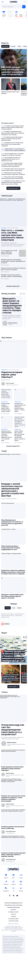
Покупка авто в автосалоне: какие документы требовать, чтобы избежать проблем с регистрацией (13, 798)
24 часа (8, 608)
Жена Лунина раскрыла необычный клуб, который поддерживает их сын (10, 547)
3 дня (13, 608)
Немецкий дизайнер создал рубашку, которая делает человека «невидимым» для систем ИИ (13, 261)
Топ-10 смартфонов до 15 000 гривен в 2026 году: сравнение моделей (9, 252)
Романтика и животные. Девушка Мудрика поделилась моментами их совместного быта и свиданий (13, 572)
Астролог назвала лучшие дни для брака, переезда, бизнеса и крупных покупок (13, 854)
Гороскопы (6, 884)
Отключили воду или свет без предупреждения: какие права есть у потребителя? (12, 730)
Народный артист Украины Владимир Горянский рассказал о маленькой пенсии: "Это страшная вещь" (6, 435)
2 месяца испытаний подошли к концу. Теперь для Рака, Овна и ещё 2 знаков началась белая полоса (10, 674)
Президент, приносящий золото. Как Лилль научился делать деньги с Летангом (12, 596)
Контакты (13, 909)
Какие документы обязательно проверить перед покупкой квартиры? (12, 768)
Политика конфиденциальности (13, 903)
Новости (6, 877)
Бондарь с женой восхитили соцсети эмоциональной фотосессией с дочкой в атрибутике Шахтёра (12, 490)
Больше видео (12, 686)
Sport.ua (13, 914)
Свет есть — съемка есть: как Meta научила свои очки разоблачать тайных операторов (12, 235)
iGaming (21, 890)
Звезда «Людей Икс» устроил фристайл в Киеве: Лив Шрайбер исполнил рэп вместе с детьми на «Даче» (19, 435)
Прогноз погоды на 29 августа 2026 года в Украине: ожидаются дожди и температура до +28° (13, 649)
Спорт (19, 46)
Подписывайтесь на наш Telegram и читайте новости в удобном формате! (15, 149)
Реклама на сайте (13, 911)
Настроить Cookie (13, 918)
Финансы (13, 884)
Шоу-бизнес (5, 46)
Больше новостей (12, 286)
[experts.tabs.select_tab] (21, 293)
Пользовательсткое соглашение (13, 905)
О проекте (13, 916)
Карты (20, 884)
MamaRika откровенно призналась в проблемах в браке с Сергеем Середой (11, 275)
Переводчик (6, 890)
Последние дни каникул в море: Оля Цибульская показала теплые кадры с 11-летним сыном (20, 407)
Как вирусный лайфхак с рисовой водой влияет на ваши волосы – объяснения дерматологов (12, 615)
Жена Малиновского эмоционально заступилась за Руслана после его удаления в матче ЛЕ (12, 522)
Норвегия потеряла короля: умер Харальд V (10, 92)
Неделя (19, 608)
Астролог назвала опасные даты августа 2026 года (12, 827)
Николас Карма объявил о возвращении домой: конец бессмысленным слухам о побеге (5, 407)
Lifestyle (13, 46)
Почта (13, 877)
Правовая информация (13, 907)
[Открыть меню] (2, 2)
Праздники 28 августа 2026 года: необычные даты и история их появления (13, 268)
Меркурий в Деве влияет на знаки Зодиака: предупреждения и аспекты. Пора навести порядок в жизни (12, 305)
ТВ (13, 890)
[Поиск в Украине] (23, 6)
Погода (25, 46)
